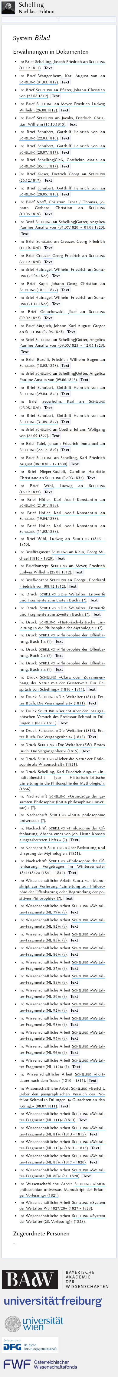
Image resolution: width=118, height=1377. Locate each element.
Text (48, 67)
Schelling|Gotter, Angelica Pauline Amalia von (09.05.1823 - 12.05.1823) (62, 342)
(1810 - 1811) (62, 683)
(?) (62, 802)
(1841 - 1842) (62, 866)
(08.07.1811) (62, 716)
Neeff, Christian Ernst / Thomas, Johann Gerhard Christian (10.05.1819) (62, 207)
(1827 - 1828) (62, 1205)
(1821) (62, 761)
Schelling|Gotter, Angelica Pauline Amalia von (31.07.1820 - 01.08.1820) (62, 224)
